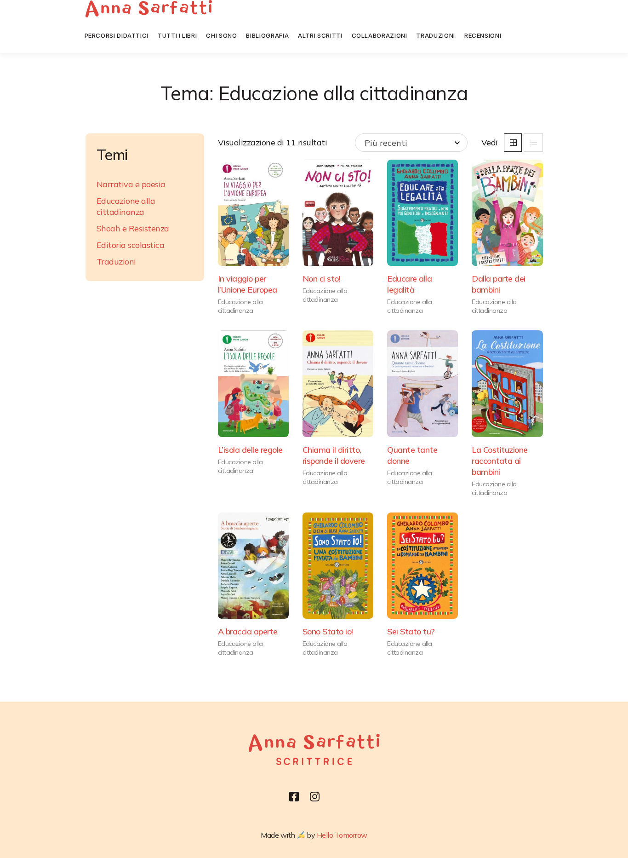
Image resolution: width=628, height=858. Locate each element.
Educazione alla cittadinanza (240, 306)
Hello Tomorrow (342, 835)
